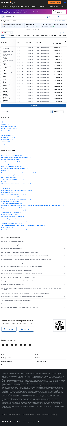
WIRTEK (5, 95)
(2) (12, 166)
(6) (16, 190)
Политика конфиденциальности (31, 414)
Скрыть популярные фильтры (32, 29)
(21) (5, 181)
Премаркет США (17, 7)
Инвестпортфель (6, 361)
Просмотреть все (60, 20)
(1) (2, 122)
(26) (5, 130)
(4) (16, 164)
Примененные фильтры (55, 16)
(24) (16, 157)
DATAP (8, 71)
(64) (22, 225)
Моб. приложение (6, 357)
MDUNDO (5, 101)
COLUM (8, 59)
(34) (4, 124)
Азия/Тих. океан (53, 7)
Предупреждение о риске (49, 414)
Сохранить (33, 105)
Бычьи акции (30, 24)
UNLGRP (5, 89)
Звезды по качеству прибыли (13, 24)
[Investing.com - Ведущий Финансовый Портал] (10, 2)
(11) (9, 128)
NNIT (4, 62)
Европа (34, 7)
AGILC (4, 80)
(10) (2, 119)
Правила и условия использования (11, 414)
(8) (7, 135)
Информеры (5, 365)
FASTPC (6, 86)
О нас (36, 354)
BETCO (8, 50)
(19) (7, 186)
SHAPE (7, 77)
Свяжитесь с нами (40, 361)
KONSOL (6, 74)
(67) (8, 144)
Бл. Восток (42, 7)
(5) (6, 139)
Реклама (37, 357)
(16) (8, 126)
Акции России (6, 7)
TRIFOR (7, 53)
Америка (28, 7)
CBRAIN (5, 56)
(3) (13, 168)
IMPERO (5, 68)
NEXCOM (6, 92)
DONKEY (8, 65)
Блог (2, 354)
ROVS (6, 83)
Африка (62, 7)
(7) (9, 161)
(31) (4, 133)
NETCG (6, 47)
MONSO (6, 98)
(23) (5, 141)
